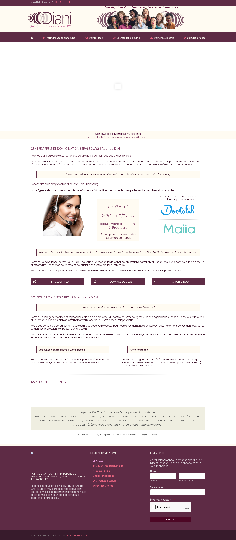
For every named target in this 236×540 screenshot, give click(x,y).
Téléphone (157, 487)
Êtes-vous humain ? (162, 499)
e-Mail (68, 2)
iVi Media (69, 535)
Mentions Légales (81, 535)
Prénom (153, 480)
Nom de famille (186, 480)
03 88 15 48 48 (60, 2)
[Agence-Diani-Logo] (50, 11)
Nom (153, 471)
